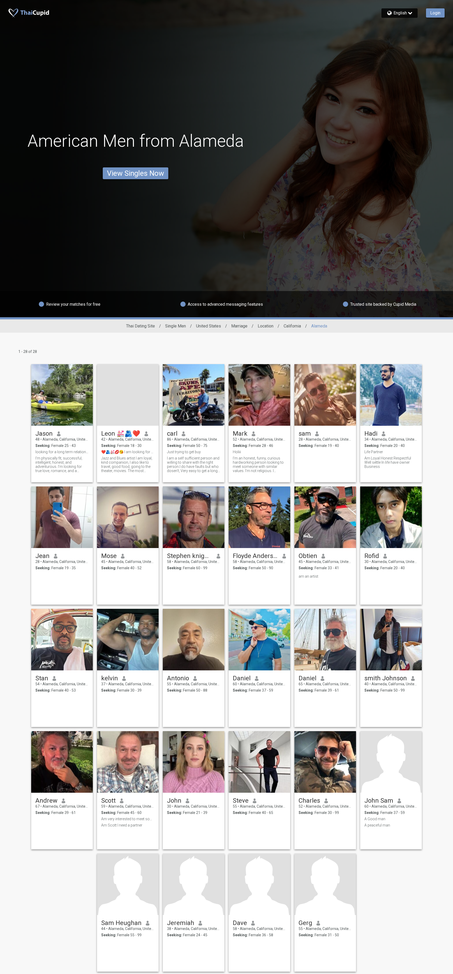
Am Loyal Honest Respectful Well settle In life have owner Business (387, 462)
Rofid (371, 556)
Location (265, 326)
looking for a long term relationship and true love (62, 452)
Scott (108, 800)
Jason (44, 433)
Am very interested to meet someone (127, 819)
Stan (41, 678)
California (292, 326)
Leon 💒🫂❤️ (120, 433)
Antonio (178, 678)
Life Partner (373, 452)
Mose (109, 556)
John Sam (378, 800)
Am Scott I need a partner (121, 825)
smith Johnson (385, 678)
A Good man (374, 819)
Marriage (239, 326)
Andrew (46, 800)
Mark (240, 433)
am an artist (308, 576)
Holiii (237, 452)
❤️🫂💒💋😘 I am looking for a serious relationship (127, 452)
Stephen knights (189, 556)
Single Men (175, 326)
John (174, 800)
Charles (309, 800)
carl (172, 433)
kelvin (109, 678)
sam (305, 433)
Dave (240, 923)
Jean (42, 556)
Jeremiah (180, 923)
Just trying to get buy (184, 452)
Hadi (371, 433)
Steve (241, 800)
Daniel (242, 678)
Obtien (308, 556)
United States (208, 326)
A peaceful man (377, 825)
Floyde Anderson (255, 556)
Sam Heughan (121, 923)
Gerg (305, 923)
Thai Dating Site (140, 326)
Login (435, 12)
